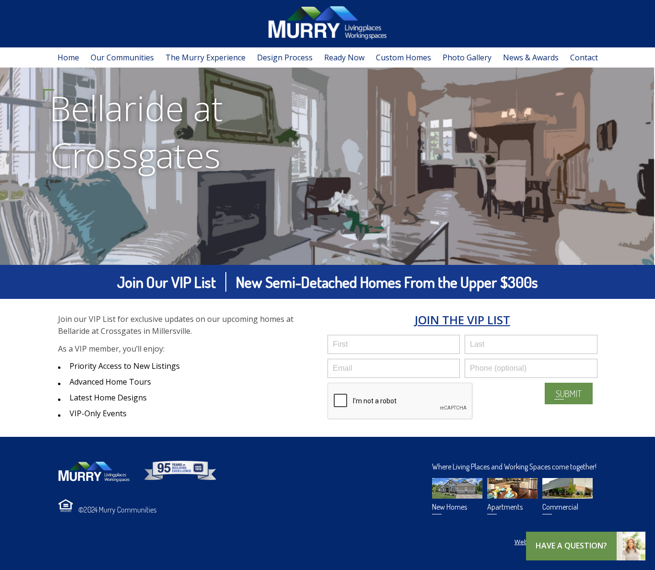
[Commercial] (567, 495)
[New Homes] (457, 495)
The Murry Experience (205, 57)
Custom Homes (403, 57)
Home (68, 57)
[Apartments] (512, 495)
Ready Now (344, 57)
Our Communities (122, 57)
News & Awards (531, 57)
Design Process (285, 57)
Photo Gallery (467, 57)
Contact (584, 57)
